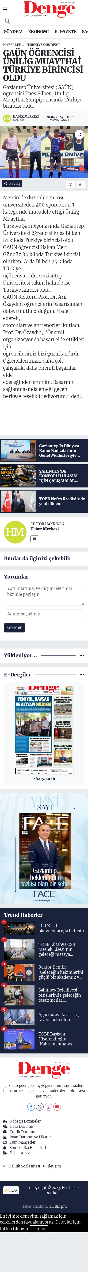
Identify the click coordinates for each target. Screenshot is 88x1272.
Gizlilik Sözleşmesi (24, 1166)
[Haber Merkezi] (15, 532)
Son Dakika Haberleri (28, 1147)
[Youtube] (57, 1107)
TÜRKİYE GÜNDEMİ (43, 45)
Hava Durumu (21, 1126)
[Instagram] (48, 1107)
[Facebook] (31, 1107)
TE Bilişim (58, 1206)
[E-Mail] (34, 539)
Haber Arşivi (20, 1153)
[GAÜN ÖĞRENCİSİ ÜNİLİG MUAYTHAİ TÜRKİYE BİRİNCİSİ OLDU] (44, 152)
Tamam (39, 1228)
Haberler (12, 45)
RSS (13, 1190)
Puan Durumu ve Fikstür (30, 1137)
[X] (40, 1107)
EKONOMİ (38, 31)
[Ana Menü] (5, 9)
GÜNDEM (13, 31)
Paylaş (14, 183)
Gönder (14, 627)
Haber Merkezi (45, 528)
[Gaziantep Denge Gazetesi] (49, 9)
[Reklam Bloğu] (44, 848)
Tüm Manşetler (23, 1142)
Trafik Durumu (22, 1132)
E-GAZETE (65, 31)
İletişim (54, 1166)
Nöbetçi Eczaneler (25, 1121)
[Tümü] (82, 655)
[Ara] (7, 21)
